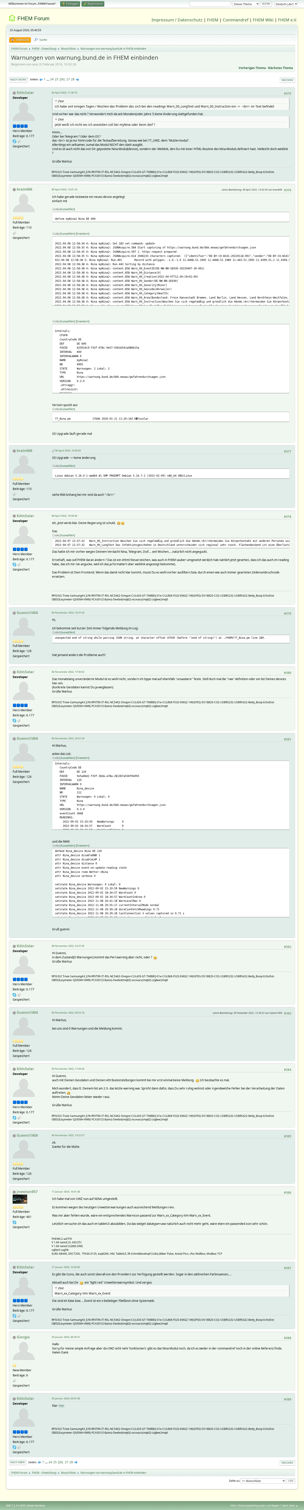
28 (73, 79)
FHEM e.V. (287, 19)
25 (56, 79)
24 (52, 79)
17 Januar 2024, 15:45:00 (66, 1267)
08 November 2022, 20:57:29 (68, 738)
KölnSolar (25, 92)
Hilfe (233, 1505)
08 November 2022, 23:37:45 (68, 945)
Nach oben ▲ (290, 1505)
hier (62, 1406)
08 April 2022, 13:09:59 (68, 450)
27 (68, 79)
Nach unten (18, 79)
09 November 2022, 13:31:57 (68, 1135)
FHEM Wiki (263, 19)
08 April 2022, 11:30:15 (64, 92)
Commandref (235, 19)
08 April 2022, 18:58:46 (64, 515)
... (48, 79)
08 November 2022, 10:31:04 (68, 612)
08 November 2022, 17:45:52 (68, 671)
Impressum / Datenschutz (177, 19)
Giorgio (23, 1337)
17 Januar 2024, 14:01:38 (66, 1191)
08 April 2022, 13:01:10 (64, 189)
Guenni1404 (27, 612)
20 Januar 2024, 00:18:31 (66, 1337)
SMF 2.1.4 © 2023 (16, 1505)
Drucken (287, 80)
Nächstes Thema (280, 68)
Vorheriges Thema (252, 68)
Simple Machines (36, 1505)
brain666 (24, 189)
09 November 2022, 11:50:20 (68, 1068)
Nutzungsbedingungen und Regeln (259, 1505)
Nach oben (17, 1462)
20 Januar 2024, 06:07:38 (66, 1398)
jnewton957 (27, 1191)
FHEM (212, 19)
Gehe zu (234, 1480)
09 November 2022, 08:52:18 (68, 1012)
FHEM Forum (33, 18)
